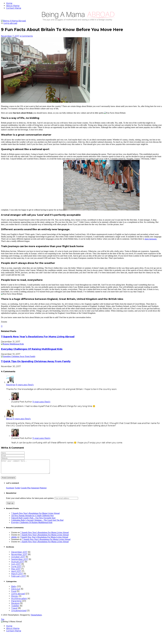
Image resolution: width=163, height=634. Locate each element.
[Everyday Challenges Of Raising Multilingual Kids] (12, 344)
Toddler (15, 606)
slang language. (151, 239)
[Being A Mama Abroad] (64, 21)
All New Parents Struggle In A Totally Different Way (32, 515)
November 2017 (19, 554)
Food (13, 591)
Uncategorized (18, 610)
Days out (15, 589)
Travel (14, 608)
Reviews (15, 603)
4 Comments (26, 36)
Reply (31, 384)
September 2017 (19, 559)
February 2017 (18, 576)
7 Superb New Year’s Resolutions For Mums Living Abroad (37, 336)
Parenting (16, 601)
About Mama (12, 5)
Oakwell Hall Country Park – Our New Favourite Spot (33, 518)
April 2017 (16, 571)
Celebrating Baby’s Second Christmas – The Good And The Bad (37, 520)
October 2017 (18, 557)
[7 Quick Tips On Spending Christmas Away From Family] (18, 356)
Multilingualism (19, 598)
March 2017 (17, 574)
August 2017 (17, 561)
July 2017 (16, 564)
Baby (13, 586)
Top (2, 619)
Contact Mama (13, 8)
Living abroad (10, 23)
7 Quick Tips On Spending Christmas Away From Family (36, 361)
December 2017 (19, 552)
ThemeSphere (36, 615)
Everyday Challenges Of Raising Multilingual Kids (31, 349)
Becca (9, 419)
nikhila (14, 537)
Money (14, 596)
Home (9, 3)
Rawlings (10, 384)
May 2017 (16, 569)
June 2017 (16, 566)
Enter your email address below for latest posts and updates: (30, 498)
